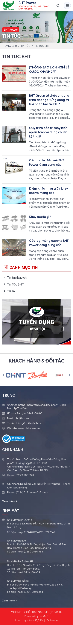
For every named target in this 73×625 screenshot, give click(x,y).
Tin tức (26, 45)
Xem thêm (8, 501)
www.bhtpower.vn (29, 428)
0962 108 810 (34, 413)
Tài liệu (11, 291)
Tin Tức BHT (15, 284)
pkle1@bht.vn (34, 423)
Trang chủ (9, 45)
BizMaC (43, 616)
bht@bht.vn (22, 418)
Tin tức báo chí (17, 278)
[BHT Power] (8, 5)
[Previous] (3, 375)
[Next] (69, 375)
